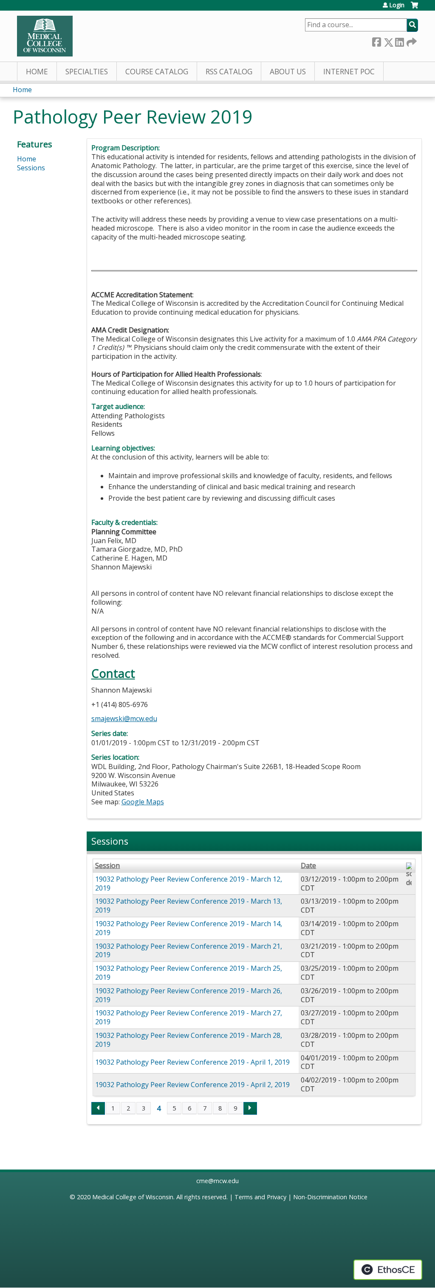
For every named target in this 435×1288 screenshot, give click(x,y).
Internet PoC (349, 71)
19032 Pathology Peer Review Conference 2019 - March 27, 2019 (188, 1017)
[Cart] (414, 8)
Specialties (86, 71)
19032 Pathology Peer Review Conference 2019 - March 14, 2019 (188, 928)
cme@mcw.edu (217, 1181)
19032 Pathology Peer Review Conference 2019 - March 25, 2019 (188, 973)
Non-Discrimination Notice (330, 1197)
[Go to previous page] (98, 1108)
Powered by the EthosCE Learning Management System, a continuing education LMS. (387, 1270)
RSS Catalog (229, 71)
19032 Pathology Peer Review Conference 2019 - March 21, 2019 (188, 950)
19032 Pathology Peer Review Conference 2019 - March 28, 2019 (188, 1040)
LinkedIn (399, 40)
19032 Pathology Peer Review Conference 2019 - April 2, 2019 (192, 1084)
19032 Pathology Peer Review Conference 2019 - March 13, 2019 (188, 905)
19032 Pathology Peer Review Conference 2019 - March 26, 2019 (188, 995)
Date (308, 865)
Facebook (376, 40)
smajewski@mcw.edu (124, 718)
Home (37, 71)
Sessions (31, 167)
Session (107, 865)
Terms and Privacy (260, 1197)
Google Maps (142, 801)
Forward (411, 40)
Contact (113, 673)
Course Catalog (156, 71)
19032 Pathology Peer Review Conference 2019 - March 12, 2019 (188, 883)
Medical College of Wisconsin (132, 1197)
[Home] (45, 36)
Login (396, 5)
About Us (288, 71)
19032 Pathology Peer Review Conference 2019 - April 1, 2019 (192, 1062)
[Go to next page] (250, 1108)
